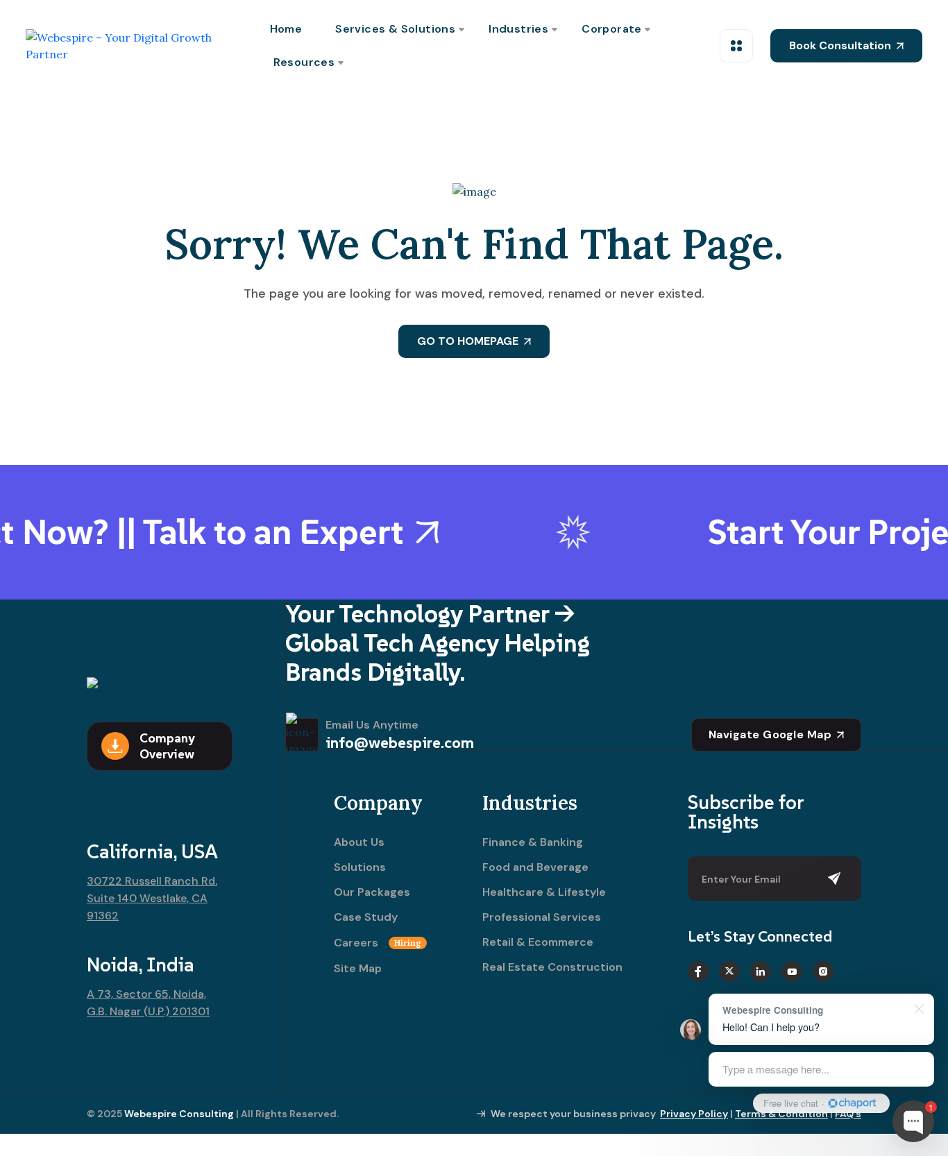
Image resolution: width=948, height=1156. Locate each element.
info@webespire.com (399, 742)
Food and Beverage (535, 867)
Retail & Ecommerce (537, 942)
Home (286, 29)
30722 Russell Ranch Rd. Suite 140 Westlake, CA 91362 (152, 898)
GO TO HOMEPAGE (467, 341)
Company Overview (166, 746)
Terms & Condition (781, 1113)
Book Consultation (840, 45)
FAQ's (848, 1113)
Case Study (366, 917)
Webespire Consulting (179, 1113)
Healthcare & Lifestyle (544, 892)
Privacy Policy (694, 1113)
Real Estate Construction (552, 967)
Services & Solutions (395, 29)
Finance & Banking (532, 842)
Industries (518, 29)
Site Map (358, 968)
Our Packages (372, 892)
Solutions (360, 867)
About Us (359, 842)
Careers (377, 943)
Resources (304, 62)
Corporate (612, 29)
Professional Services (541, 917)
